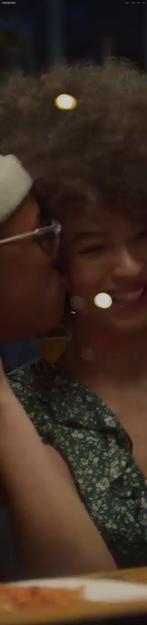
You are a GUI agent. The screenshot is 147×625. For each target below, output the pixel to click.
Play (73, 312)
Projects (127, 2)
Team (143, 2)
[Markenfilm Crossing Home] (8, 3)
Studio (138, 2)
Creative (133, 2)
